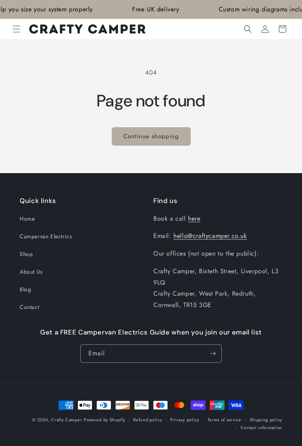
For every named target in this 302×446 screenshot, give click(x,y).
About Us (31, 272)
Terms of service (224, 420)
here (194, 218)
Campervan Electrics (46, 236)
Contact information (261, 427)
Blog (25, 289)
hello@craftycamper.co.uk (210, 235)
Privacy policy (184, 420)
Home (27, 219)
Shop (26, 254)
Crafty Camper (66, 420)
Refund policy (147, 420)
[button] (16, 29)
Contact (29, 307)
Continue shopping (151, 136)
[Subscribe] (212, 353)
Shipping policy (266, 420)
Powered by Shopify (104, 420)
